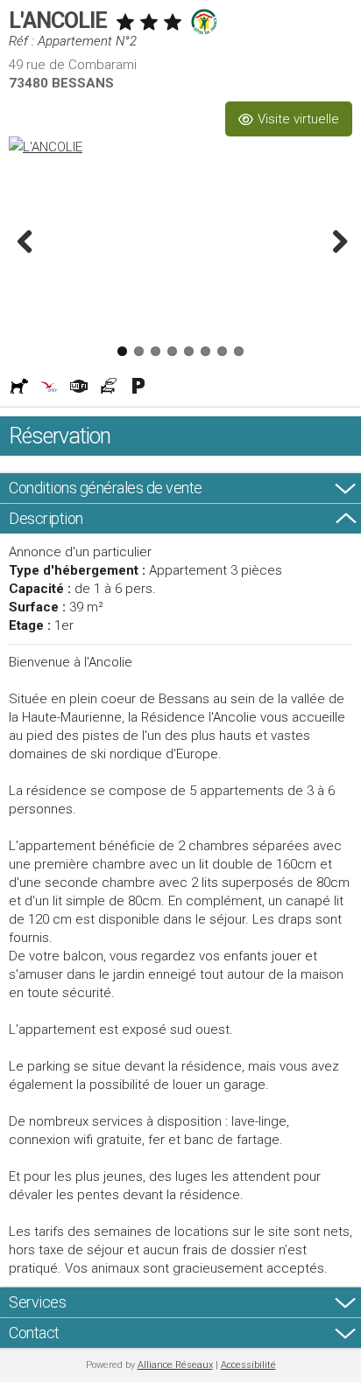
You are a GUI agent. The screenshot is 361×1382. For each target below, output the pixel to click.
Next (334, 241)
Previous (26, 241)
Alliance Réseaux (175, 1365)
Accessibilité (248, 1365)
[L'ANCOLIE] (180, 146)
